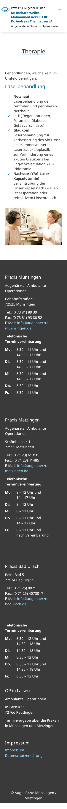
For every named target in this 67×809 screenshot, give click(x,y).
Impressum (14, 750)
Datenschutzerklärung (24, 756)
